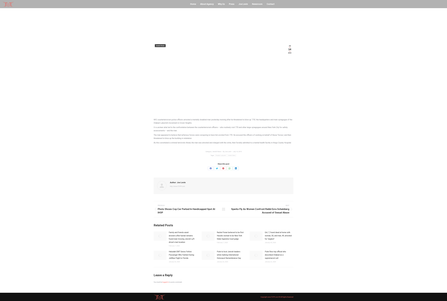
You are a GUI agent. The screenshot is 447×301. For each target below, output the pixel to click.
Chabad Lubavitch (221, 155)
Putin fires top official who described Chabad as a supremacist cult (275, 255)
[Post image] (160, 236)
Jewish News (160, 46)
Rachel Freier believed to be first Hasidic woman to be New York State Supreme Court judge (230, 235)
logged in (165, 282)
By (227, 151)
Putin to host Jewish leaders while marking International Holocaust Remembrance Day (229, 255)
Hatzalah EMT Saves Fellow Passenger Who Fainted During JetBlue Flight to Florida (181, 255)
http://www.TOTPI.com (177, 186)
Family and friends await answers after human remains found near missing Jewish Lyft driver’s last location (181, 237)
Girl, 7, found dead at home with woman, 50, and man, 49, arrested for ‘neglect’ (278, 235)
